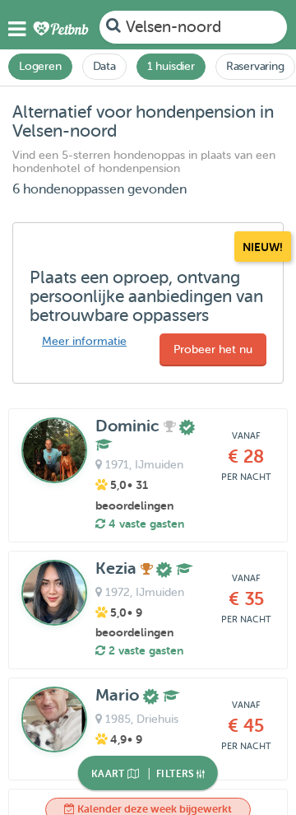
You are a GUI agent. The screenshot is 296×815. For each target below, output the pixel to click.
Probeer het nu (212, 349)
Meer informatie (84, 341)
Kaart (109, 774)
